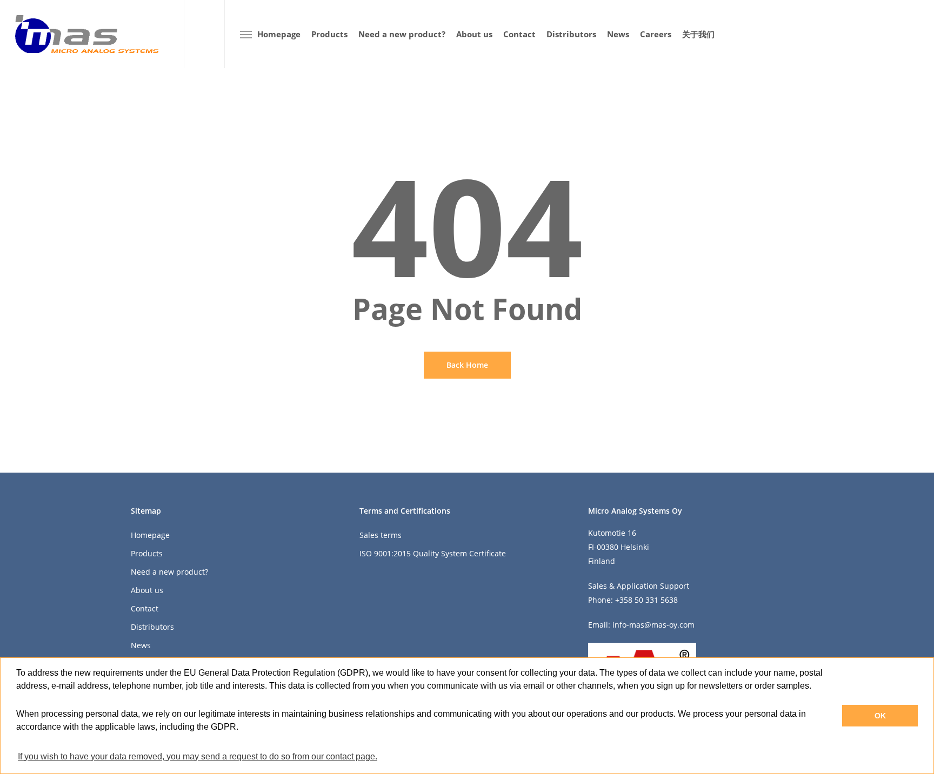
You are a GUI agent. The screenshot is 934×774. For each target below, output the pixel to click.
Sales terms (380, 535)
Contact (144, 608)
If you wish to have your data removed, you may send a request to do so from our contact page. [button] (197, 756)
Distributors (152, 627)
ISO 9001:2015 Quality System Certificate (432, 553)
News (141, 645)
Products (147, 553)
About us (147, 590)
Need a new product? (169, 572)
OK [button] (880, 715)
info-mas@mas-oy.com (653, 625)
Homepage (150, 535)
